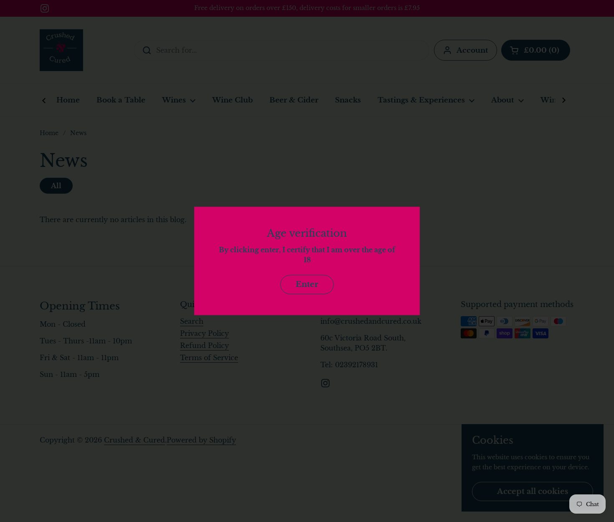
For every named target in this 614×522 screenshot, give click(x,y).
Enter (307, 284)
